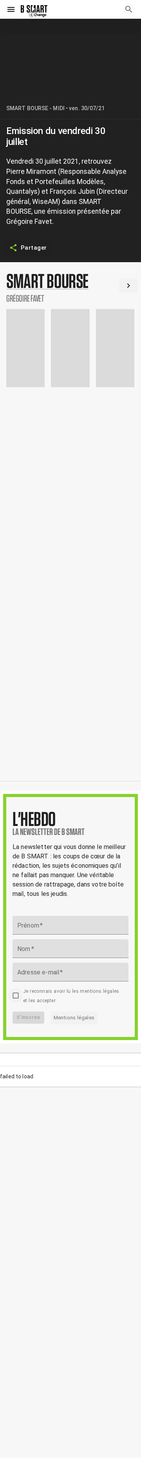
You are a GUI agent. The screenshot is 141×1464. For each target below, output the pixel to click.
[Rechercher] (129, 9)
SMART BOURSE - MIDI (35, 108)
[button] (70, 287)
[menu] (11, 9)
